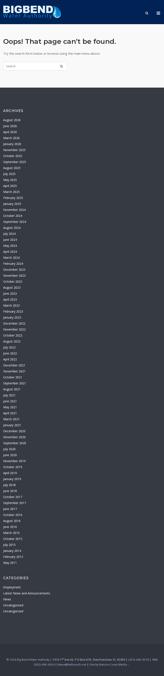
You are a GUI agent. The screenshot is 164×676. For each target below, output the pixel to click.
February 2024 (13, 264)
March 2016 (11, 533)
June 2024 (10, 240)
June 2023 (10, 293)
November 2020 (14, 437)
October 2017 (12, 497)
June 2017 (10, 509)
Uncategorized (13, 611)
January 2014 (12, 551)
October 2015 (12, 539)
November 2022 (14, 329)
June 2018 (10, 491)
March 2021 (11, 419)
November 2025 (14, 150)
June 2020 (10, 455)
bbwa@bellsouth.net (71, 664)
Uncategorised (13, 605)
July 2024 (9, 234)
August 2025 (11, 168)
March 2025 (11, 192)
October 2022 (12, 335)
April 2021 (10, 413)
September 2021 (14, 383)
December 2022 (14, 323)
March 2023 (11, 305)
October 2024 (12, 216)
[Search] (61, 66)
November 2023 (14, 275)
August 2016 (11, 521)
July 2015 (9, 545)
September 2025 (14, 162)
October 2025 (12, 156)
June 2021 (10, 401)
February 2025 (13, 198)
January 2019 (12, 479)
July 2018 (9, 485)
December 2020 (14, 431)
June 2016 (10, 527)
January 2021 (12, 425)
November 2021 (14, 371)
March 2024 (11, 258)
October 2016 (12, 515)
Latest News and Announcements (26, 593)
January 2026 (12, 144)
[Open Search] (147, 13)
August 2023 (11, 287)
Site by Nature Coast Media (108, 664)
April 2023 (10, 299)
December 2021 (14, 365)
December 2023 (14, 269)
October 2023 (12, 281)
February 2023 (13, 311)
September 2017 (14, 503)
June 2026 (10, 126)
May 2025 (10, 180)
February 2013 (13, 557)
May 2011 (10, 563)
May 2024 (10, 246)
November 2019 (14, 461)
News (7, 599)
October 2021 (12, 377)
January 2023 (12, 317)
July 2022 (9, 347)
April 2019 (10, 473)
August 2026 (11, 120)
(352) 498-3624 (44, 664)
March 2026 (11, 138)
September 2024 (14, 222)
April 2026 (10, 132)
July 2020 (9, 449)
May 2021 (10, 407)
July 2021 (9, 395)
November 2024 (14, 210)
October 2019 (12, 467)
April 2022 (10, 359)
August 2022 (11, 341)
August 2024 (11, 228)
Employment (12, 587)
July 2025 (9, 174)
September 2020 (14, 443)
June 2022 (10, 353)
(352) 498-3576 (138, 659)
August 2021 (11, 389)
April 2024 (10, 252)
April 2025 (10, 186)
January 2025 (12, 204)
